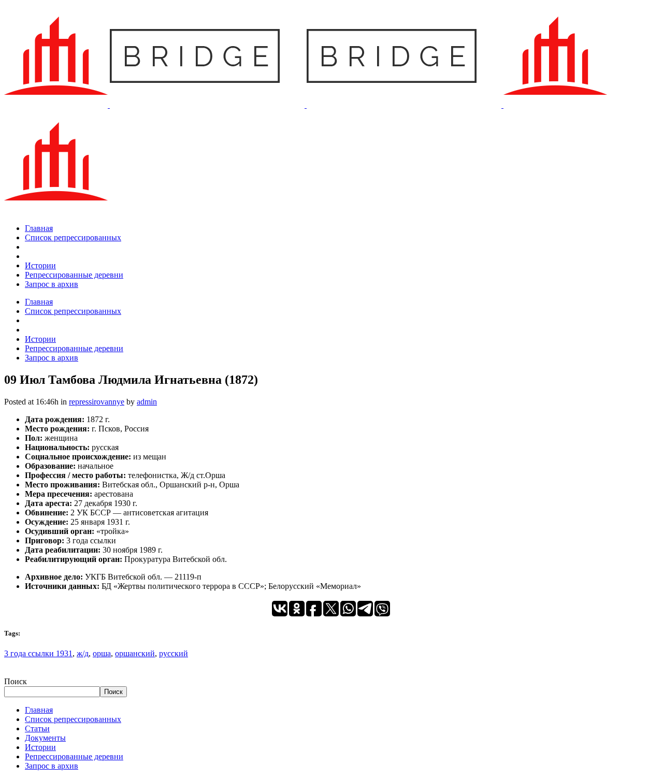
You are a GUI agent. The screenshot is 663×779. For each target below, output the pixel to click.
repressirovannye (96, 401)
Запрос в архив (51, 765)
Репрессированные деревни (74, 756)
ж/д (83, 653)
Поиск (15, 681)
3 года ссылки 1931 (38, 653)
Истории (40, 747)
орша (102, 653)
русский (173, 653)
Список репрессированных (73, 719)
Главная (39, 709)
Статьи (37, 728)
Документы (45, 737)
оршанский (135, 653)
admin (147, 401)
